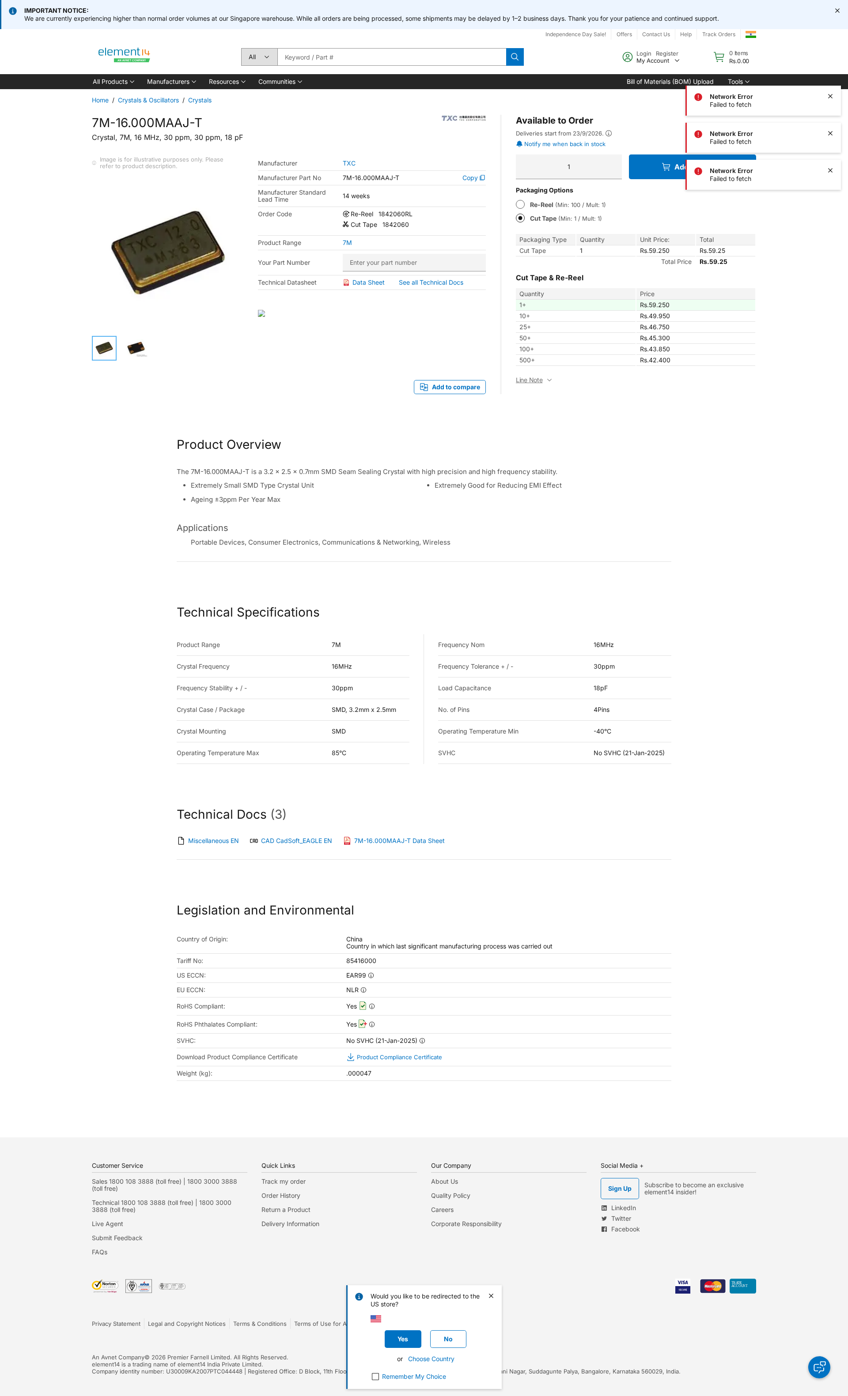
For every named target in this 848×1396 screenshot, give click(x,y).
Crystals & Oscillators (148, 100)
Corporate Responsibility (466, 1223)
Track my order (283, 1181)
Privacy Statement (116, 1323)
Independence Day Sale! (575, 34)
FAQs (99, 1252)
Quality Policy (450, 1195)
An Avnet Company (118, 1357)
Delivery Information (290, 1223)
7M (347, 242)
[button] (113, 81)
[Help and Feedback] (819, 1367)
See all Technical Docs (431, 282)
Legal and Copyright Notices (187, 1323)
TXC (349, 163)
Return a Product (285, 1209)
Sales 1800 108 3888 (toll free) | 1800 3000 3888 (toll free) (164, 1185)
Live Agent (107, 1223)
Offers (624, 34)
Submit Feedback (117, 1238)
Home (100, 100)
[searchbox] (391, 57)
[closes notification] (837, 10)
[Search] (515, 57)
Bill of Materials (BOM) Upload (670, 81)
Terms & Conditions (260, 1323)
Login (643, 53)
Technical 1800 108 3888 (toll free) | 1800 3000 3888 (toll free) (161, 1206)
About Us (444, 1181)
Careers (442, 1209)
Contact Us (656, 34)
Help (686, 34)
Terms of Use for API (323, 1323)
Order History (280, 1195)
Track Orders (718, 34)
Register (667, 53)
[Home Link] (124, 57)
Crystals (200, 100)
